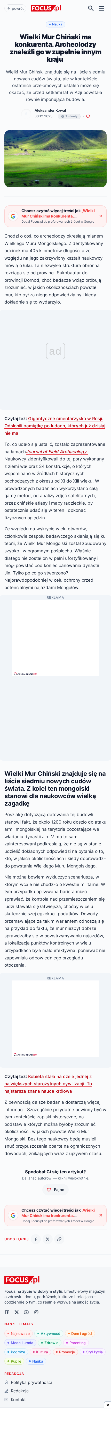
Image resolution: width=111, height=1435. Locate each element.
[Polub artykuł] (88, 116)
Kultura (42, 1352)
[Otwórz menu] (102, 8)
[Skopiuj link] (59, 1239)
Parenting (77, 1342)
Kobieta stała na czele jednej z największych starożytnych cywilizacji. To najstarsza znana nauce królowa (48, 1084)
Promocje (67, 1352)
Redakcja (19, 1390)
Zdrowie (51, 1342)
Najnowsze (20, 1333)
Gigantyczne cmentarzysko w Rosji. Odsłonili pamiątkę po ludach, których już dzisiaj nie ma (54, 426)
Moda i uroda (22, 1342)
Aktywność (50, 1333)
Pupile (16, 1361)
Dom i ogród (81, 1333)
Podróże (18, 1352)
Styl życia (94, 1352)
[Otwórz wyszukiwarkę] (91, 8)
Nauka (37, 1361)
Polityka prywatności (31, 1382)
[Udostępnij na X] (48, 1239)
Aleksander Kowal (50, 110)
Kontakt (18, 1399)
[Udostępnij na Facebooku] (36, 1239)
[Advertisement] (55, 636)
